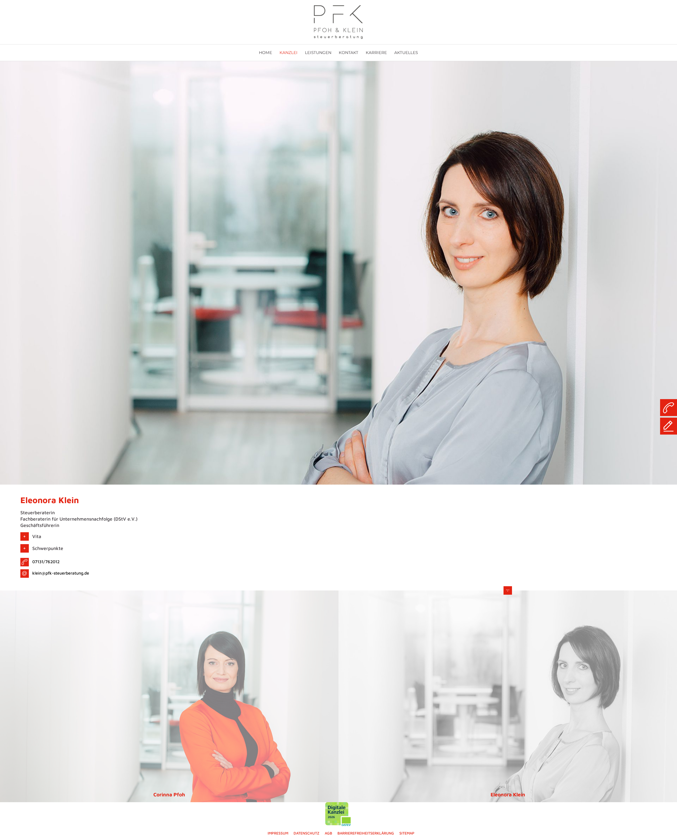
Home (265, 52)
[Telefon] (668, 407)
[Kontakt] (668, 426)
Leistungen (318, 52)
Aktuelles (406, 52)
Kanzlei (289, 52)
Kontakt (348, 52)
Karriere (376, 52)
